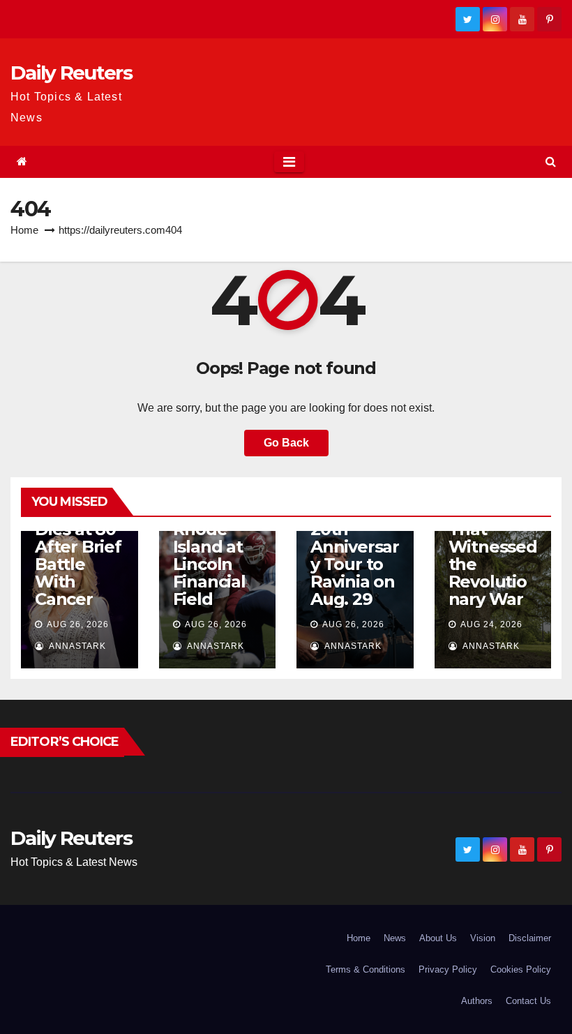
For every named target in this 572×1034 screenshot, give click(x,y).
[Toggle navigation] (289, 161)
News (395, 938)
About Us (438, 938)
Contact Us (528, 1001)
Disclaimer (530, 938)
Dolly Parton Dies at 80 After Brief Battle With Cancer (78, 546)
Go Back (286, 443)
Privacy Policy (448, 969)
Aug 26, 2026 (78, 624)
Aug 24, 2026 (491, 624)
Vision (482, 938)
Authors (476, 1001)
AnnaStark (76, 646)
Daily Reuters (71, 72)
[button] (550, 161)
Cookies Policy (520, 969)
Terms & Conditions (365, 969)
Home (24, 230)
